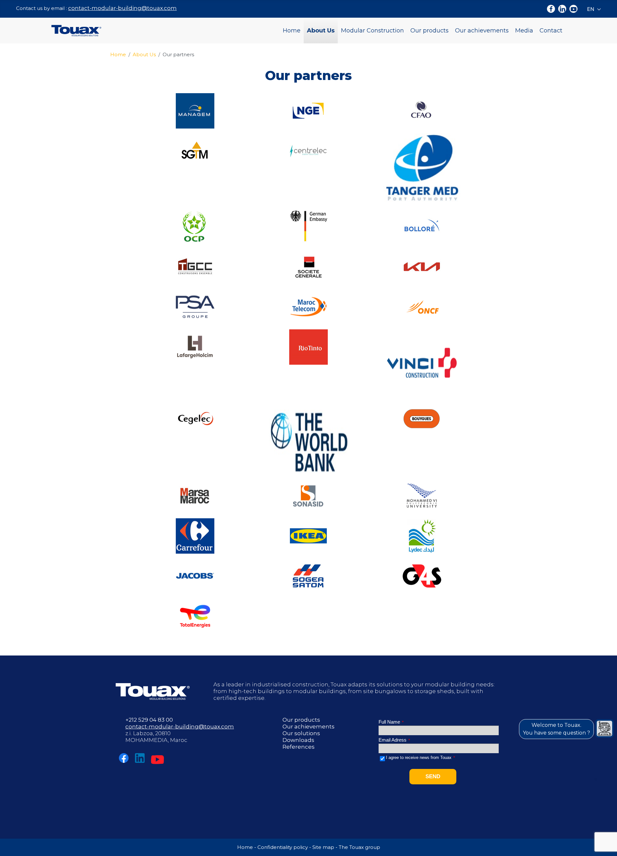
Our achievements (482, 30)
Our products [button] (429, 30)
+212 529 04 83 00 (149, 720)
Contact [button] (551, 30)
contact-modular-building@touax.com (122, 8)
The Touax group (359, 847)
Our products (301, 720)
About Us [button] (321, 30)
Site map (323, 847)
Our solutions (301, 733)
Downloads (298, 740)
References (298, 747)
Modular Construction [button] (372, 30)
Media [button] (524, 30)
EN (591, 9)
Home (291, 30)
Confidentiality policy (282, 847)
